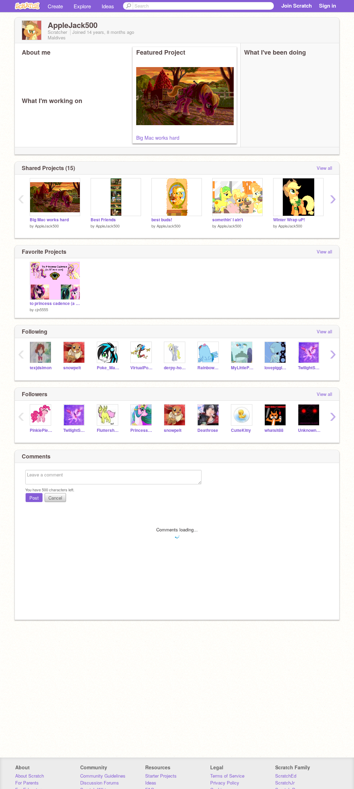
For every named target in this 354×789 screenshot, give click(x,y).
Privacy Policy (224, 782)
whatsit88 (273, 430)
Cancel (55, 497)
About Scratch (29, 775)
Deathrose (207, 430)
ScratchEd (285, 775)
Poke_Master (108, 368)
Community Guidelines (102, 775)
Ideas (108, 6)
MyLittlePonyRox (242, 368)
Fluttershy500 (108, 430)
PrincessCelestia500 (141, 430)
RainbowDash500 (209, 368)
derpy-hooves (175, 368)
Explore (82, 6)
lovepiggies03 (276, 368)
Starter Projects (161, 775)
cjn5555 (41, 309)
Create (55, 6)
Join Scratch (296, 5)
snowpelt (72, 368)
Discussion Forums (99, 782)
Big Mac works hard (157, 137)
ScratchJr (285, 782)
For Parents (27, 782)
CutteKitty (241, 430)
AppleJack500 (47, 226)
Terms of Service (227, 775)
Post (34, 497)
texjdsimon (41, 368)
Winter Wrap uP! (289, 220)
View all (324, 168)
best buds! (161, 220)
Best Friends (103, 220)
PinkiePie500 (41, 430)
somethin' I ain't (227, 220)
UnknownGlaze (309, 430)
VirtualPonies (141, 368)
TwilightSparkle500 (309, 368)
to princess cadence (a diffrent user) (55, 303)
